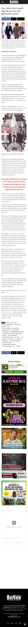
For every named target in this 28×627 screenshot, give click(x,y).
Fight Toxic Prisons (6, 330)
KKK (22, 337)
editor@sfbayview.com (14, 616)
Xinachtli (18, 346)
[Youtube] (20, 623)
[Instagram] (12, 623)
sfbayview (18, 542)
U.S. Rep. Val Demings (7, 346)
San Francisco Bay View (15, 340)
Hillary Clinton (5, 331)
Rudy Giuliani (5, 340)
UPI (14, 346)
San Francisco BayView (8, 542)
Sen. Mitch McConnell (7, 342)
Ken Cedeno (17, 337)
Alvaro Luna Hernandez (11, 322)
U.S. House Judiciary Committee (9, 344)
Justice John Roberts (12, 335)
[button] (2, 2)
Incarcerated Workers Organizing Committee (12, 333)
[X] (16, 623)
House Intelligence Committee (17, 331)
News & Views (4, 5)
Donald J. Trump (5, 326)
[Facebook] (7, 623)
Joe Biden (4, 335)
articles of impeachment (7, 324)
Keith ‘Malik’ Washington (7, 337)
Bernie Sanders (18, 324)
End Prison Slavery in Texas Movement (10, 328)
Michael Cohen (12, 339)
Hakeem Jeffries (15, 330)
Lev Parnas (4, 339)
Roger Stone (19, 339)
